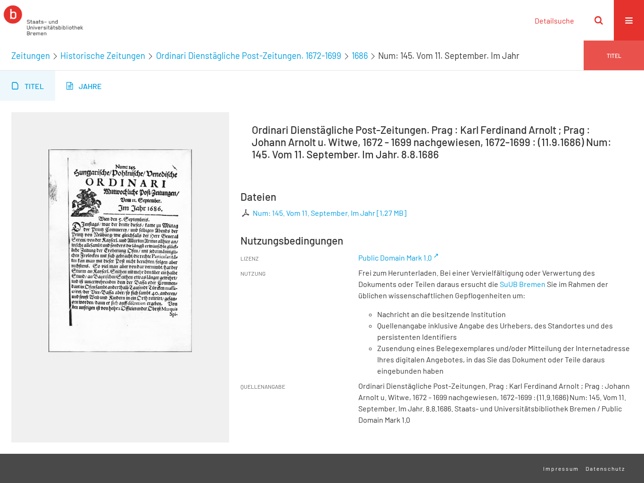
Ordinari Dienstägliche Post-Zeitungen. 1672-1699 (248, 55)
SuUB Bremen (522, 283)
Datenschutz (605, 468)
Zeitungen (30, 55)
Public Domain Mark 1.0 (395, 257)
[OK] (599, 20)
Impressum (561, 468)
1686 (360, 55)
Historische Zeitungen (102, 55)
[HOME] (43, 20)
